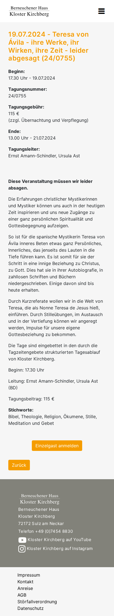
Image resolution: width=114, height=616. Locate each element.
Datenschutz (30, 608)
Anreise (25, 588)
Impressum (28, 575)
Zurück (19, 465)
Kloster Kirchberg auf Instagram (59, 548)
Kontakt (25, 581)
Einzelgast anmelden (57, 445)
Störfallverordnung (37, 601)
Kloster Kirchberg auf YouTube (59, 539)
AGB (21, 595)
